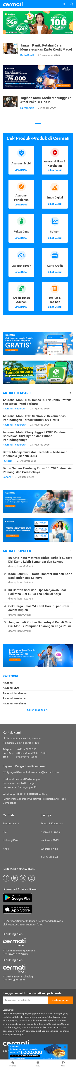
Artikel (6, 848)
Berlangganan (60, 1000)
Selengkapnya (36, 709)
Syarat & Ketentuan (52, 823)
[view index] (70, 393)
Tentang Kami (11, 823)
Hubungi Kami (11, 840)
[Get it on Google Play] (38, 897)
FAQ (5, 831)
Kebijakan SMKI (50, 840)
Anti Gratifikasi (49, 857)
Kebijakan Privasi (50, 831)
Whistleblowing (49, 848)
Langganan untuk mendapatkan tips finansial (32, 993)
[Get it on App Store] (38, 909)
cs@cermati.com (27, 756)
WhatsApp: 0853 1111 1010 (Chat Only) (25, 794)
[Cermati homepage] (16, 1043)
